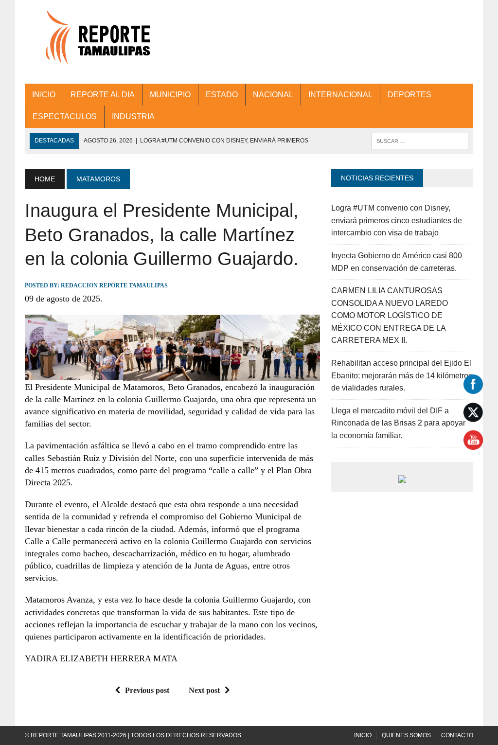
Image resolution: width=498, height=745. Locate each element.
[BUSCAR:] (419, 140)
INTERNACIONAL (340, 94)
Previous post (147, 690)
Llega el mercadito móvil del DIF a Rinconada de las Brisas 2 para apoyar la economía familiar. (398, 423)
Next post (204, 690)
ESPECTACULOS (65, 116)
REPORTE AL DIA (103, 94)
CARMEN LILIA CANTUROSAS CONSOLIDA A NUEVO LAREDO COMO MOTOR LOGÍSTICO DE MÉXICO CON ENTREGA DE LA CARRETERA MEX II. (389, 315)
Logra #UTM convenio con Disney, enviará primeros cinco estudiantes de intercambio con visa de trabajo (396, 220)
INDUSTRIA (133, 116)
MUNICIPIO (170, 94)
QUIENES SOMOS (406, 735)
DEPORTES (409, 94)
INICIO (43, 94)
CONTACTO (457, 735)
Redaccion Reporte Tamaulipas (114, 285)
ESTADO (222, 94)
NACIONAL (273, 94)
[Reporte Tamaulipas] (96, 42)
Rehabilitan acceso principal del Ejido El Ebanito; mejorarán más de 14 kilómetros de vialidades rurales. (401, 375)
